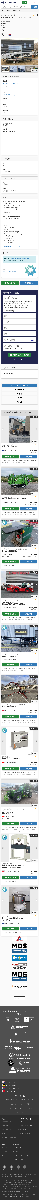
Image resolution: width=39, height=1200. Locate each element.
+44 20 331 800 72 (12, 1083)
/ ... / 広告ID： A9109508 (11, 10)
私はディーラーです (12, 346)
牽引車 (28, 1104)
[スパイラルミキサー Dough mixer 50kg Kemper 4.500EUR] (19, 900)
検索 (35, 7)
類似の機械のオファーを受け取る (17, 348)
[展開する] (19, 464)
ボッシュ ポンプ (10, 1099)
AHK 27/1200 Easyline (10, 95)
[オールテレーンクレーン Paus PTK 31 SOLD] (19, 638)
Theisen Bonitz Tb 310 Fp (25, 1099)
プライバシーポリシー (19, 360)
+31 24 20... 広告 (11, 374)
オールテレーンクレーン (11, 83)
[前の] (3, 55)
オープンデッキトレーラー (16, 1104)
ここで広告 (20, 998)
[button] (37, 2)
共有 (20, 398)
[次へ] (36, 55)
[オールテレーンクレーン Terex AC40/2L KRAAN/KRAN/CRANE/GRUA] (19, 584)
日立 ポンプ (31, 1108)
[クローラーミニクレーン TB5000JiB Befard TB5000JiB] (19, 689)
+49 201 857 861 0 (12, 1085)
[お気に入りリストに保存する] (34, 15)
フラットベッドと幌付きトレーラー (14, 1108)
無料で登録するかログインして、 (21, 258)
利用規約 (18, 1196)
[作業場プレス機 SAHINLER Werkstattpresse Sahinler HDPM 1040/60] (19, 848)
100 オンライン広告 (9, 271)
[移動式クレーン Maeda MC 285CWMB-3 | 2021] (19, 481)
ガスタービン (19, 1113)
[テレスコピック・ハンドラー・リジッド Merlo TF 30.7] (19, 793)
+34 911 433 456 (11, 1091)
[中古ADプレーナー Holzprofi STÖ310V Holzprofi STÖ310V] (19, 533)
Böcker (5, 89)
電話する (30, 283)
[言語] (34, 2)
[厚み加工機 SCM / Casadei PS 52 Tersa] (19, 741)
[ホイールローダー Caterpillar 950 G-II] (19, 429)
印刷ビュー (20, 390)
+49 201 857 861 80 (12, 1088)
